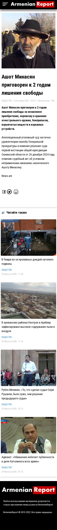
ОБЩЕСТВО (7, 270)
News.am (7, 176)
